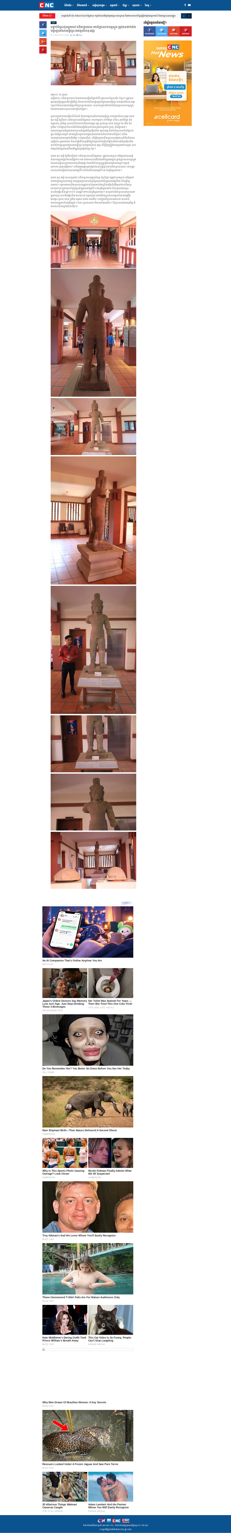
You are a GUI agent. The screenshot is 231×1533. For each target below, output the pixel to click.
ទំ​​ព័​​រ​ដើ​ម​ (68, 5)
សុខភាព (136, 5)
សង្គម (54, 22)
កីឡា (125, 5)
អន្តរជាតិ (113, 5)
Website (185, 33)
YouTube (174, 33)
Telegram (161, 33)
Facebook (149, 33)
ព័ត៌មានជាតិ (82, 5)
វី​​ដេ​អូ (147, 5)
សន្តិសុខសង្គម (98, 5)
